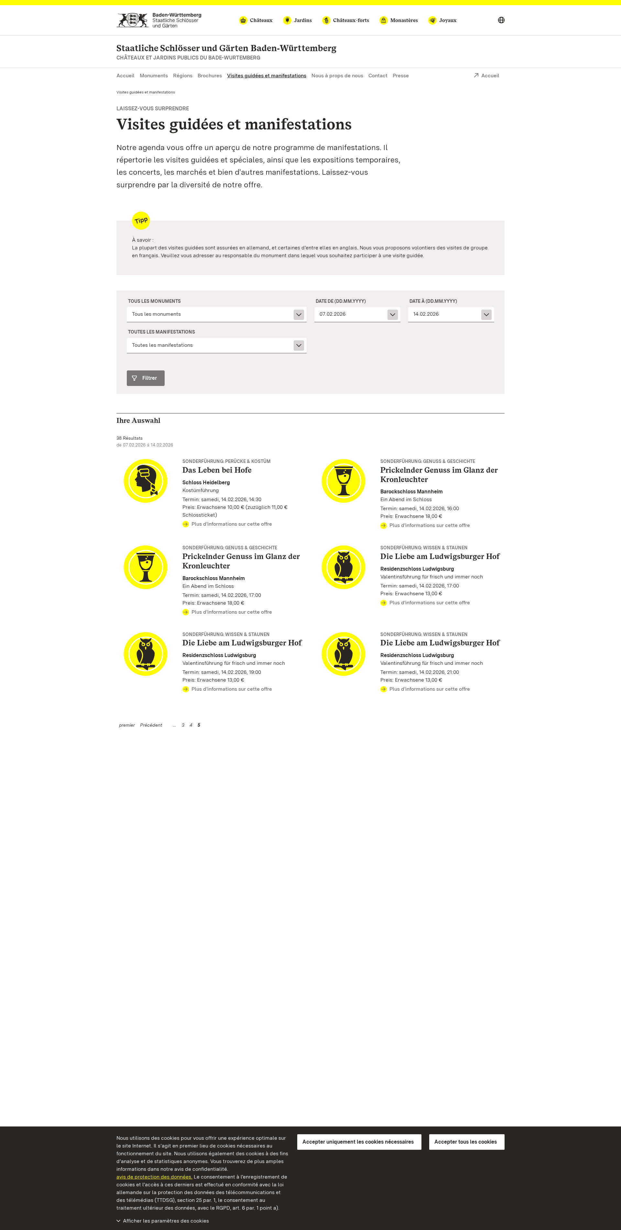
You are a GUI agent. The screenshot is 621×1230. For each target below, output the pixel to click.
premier (127, 725)
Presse (401, 75)
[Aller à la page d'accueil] (159, 20)
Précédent (151, 725)
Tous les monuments (154, 301)
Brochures (210, 75)
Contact (377, 75)
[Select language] (501, 20)
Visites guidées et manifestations (266, 75)
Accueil (125, 75)
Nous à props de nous (337, 75)
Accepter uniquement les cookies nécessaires (358, 1142)
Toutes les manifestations (161, 332)
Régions (182, 75)
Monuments (154, 75)
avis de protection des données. (154, 1177)
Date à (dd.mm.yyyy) (433, 301)
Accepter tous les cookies (465, 1142)
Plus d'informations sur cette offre (231, 524)
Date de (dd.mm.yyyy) (341, 301)
